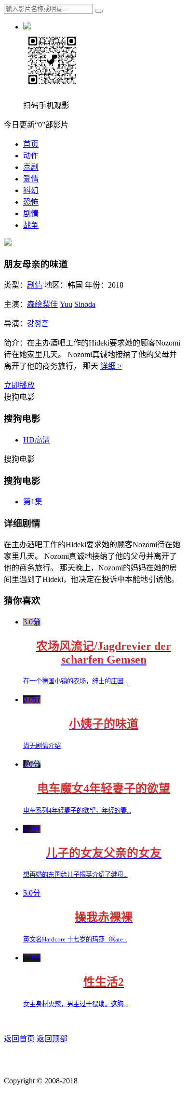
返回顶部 (52, 1039)
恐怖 (31, 202)
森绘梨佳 (42, 304)
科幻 (31, 190)
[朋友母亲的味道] (8, 243)
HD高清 (36, 440)
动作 (31, 156)
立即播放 (19, 385)
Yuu (66, 304)
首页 (31, 144)
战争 (31, 225)
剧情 (31, 213)
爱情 (31, 179)
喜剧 (31, 167)
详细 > (111, 366)
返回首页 (19, 1039)
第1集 (32, 502)
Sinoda (84, 304)
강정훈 (38, 323)
